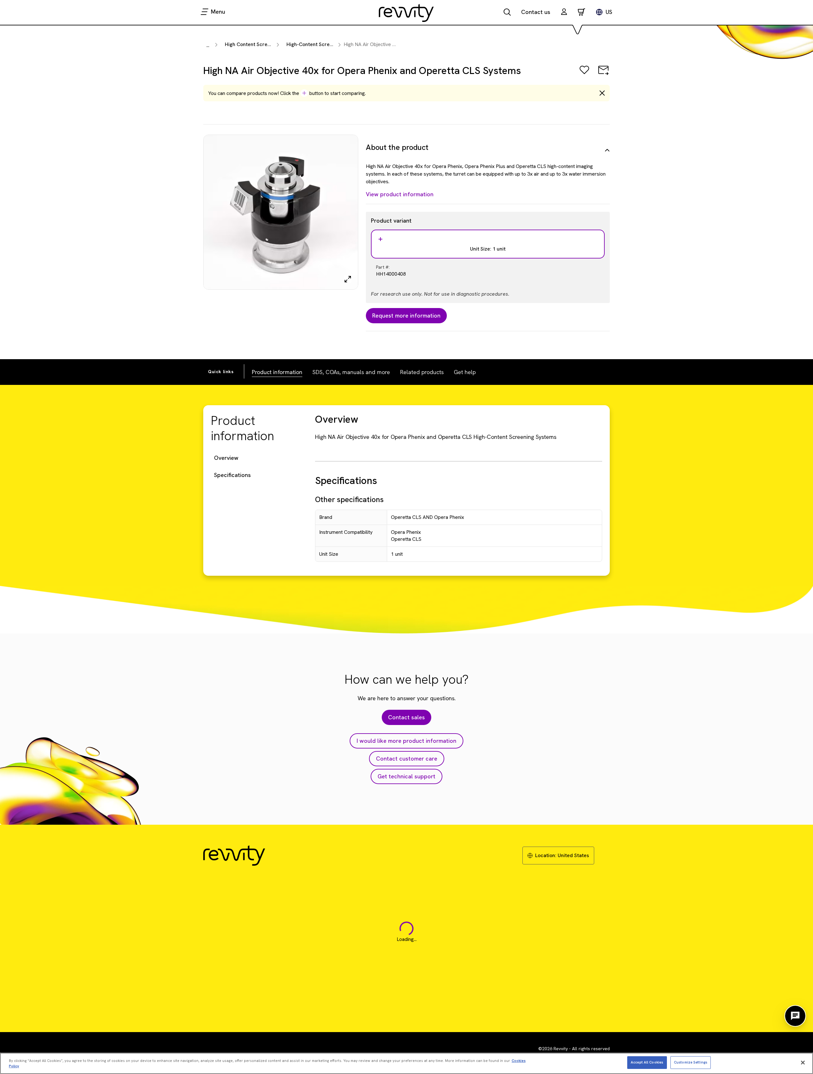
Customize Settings (690, 1062)
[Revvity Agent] (795, 1016)
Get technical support (406, 776)
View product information (399, 194)
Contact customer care (406, 758)
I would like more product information (406, 740)
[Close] (803, 1063)
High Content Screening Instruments (267, 44)
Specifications (232, 475)
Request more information (406, 315)
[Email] (603, 74)
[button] (564, 12)
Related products (422, 372)
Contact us (535, 12)
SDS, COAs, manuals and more (351, 372)
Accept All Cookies (647, 1062)
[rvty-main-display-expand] (348, 279)
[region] (406, 1063)
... (207, 45)
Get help (465, 372)
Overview (226, 457)
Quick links (221, 371)
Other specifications (349, 499)
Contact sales (406, 717)
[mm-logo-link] (406, 13)
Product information (277, 372)
